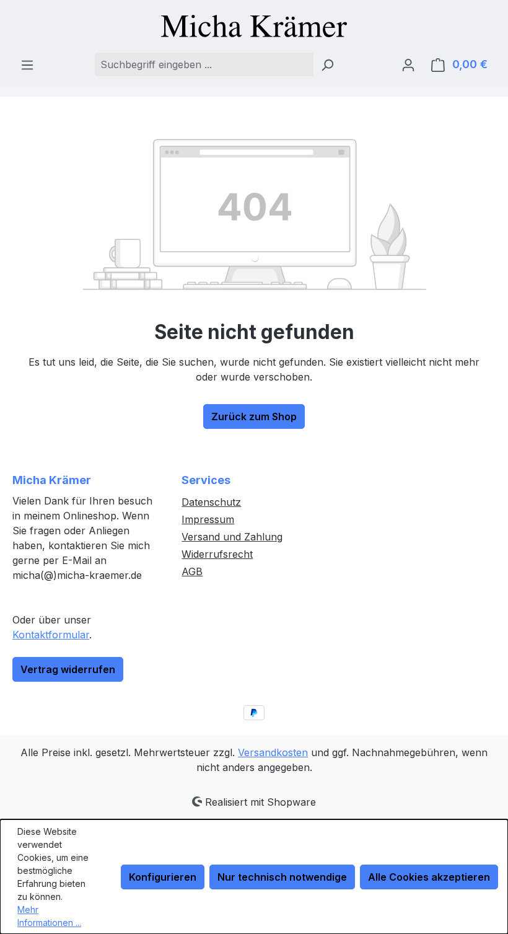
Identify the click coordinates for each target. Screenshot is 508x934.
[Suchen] (327, 64)
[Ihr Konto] (408, 64)
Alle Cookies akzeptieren (429, 877)
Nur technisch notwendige (282, 877)
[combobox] (203, 64)
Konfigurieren (162, 877)
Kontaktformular (50, 634)
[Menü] (27, 64)
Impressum (208, 519)
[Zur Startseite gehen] (254, 26)
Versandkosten (273, 752)
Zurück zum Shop (254, 416)
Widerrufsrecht (217, 554)
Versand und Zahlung (232, 537)
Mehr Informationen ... (49, 916)
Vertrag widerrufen (67, 669)
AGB (192, 571)
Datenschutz (211, 502)
